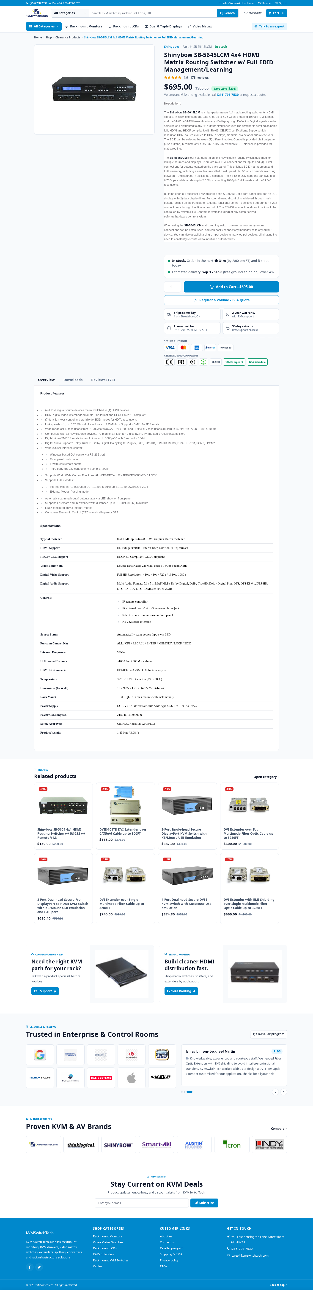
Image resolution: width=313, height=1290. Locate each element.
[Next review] (283, 1092)
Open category (266, 777)
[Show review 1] (182, 1092)
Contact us (167, 1242)
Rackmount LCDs (105, 1248)
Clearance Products (67, 37)
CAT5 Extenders (103, 1254)
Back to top (277, 1285)
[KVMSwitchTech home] (37, 13)
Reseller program (171, 1248)
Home (38, 37)
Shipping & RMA (171, 1254)
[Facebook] (30, 1267)
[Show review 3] (189, 1092)
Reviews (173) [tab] (103, 379)
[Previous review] (275, 1092)
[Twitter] (39, 1267)
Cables (97, 1266)
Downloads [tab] (72, 379)
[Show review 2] (184, 1092)
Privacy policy (169, 1260)
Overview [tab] (46, 379)
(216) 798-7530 (228, 95)
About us (166, 1236)
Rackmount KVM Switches (111, 1260)
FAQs (163, 1266)
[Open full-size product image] (94, 89)
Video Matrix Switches (108, 1242)
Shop (49, 37)
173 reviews (199, 77)
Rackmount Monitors (107, 1236)
